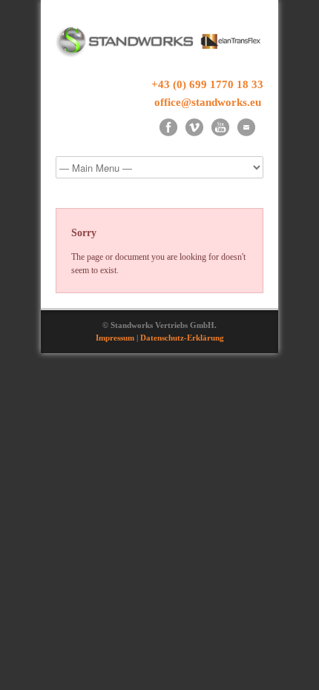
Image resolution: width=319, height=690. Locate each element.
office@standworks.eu (207, 102)
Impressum (115, 337)
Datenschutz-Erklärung (182, 337)
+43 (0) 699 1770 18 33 (207, 84)
